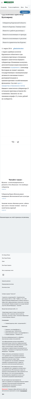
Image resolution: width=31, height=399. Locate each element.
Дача (22, 7)
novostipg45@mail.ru (16, 329)
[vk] (13, 142)
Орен (3, 261)
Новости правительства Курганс (14, 42)
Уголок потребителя (13, 7)
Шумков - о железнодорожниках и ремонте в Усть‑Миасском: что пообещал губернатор (15, 186)
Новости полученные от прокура (14, 35)
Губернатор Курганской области (14, 23)
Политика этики (6, 287)
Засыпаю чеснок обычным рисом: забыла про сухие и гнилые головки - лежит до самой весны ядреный (15, 206)
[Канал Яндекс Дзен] (3, 275)
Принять (25, 12)
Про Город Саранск (6, 265)
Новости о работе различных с (14, 31)
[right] (29, 7)
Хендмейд (3, 7)
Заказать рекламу (6, 281)
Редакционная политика (8, 284)
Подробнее (11, 351)
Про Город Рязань (6, 258)
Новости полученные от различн (14, 38)
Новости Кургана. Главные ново (14, 27)
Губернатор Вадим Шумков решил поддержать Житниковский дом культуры (15, 196)
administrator (18, 48)
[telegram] (18, 142)
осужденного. (15, 67)
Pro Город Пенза (6, 255)
